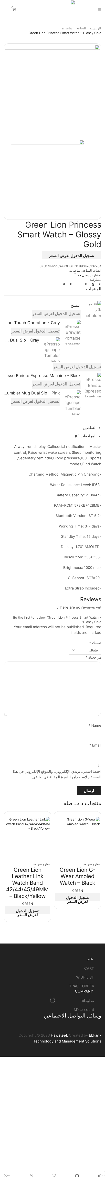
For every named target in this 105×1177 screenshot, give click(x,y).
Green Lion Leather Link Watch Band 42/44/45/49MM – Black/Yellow (27, 882)
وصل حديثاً (81, 275)
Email (95, 745)
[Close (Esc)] (104, 1171)
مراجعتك (93, 657)
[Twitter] (98, 284)
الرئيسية (95, 28)
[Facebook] (93, 284)
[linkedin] (71, 284)
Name (95, 725)
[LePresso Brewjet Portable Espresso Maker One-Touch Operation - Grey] (73, 332)
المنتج (76, 305)
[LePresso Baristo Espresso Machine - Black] (93, 385)
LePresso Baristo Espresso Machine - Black (42, 375)
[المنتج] (93, 310)
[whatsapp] (65, 284)
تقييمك (95, 643)
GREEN (77, 891)
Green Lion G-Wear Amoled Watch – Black (77, 876)
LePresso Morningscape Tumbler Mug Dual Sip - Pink (32, 393)
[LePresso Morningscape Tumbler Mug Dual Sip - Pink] (73, 402)
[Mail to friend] (79, 284)
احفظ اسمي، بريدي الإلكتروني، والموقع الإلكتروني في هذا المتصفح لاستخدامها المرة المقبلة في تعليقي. (57, 774)
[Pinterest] (86, 284)
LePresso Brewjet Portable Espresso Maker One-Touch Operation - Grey (32, 322)
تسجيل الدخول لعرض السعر (71, 255)
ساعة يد (67, 28)
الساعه (81, 28)
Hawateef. (59, 1035)
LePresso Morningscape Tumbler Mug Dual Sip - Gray (21, 340)
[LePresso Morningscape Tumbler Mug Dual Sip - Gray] (52, 349)
